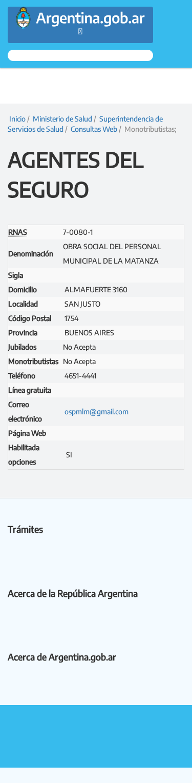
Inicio (17, 118)
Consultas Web (94, 129)
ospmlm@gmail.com (97, 411)
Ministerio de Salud (62, 118)
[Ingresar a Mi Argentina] (80, 55)
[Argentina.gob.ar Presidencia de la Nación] (80, 13)
